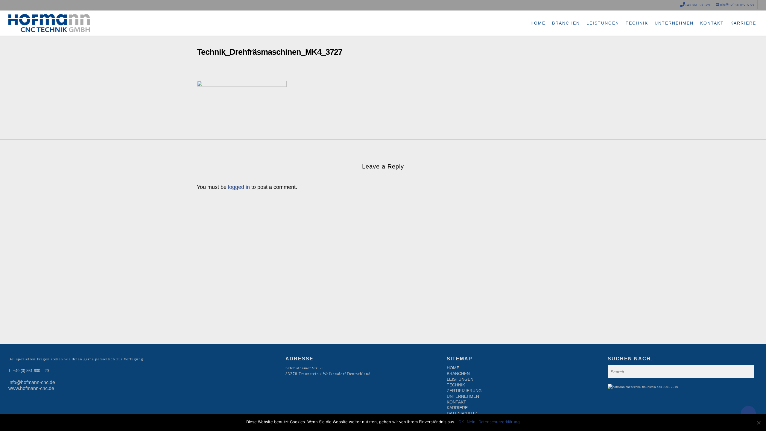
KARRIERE (457, 407)
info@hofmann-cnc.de (31, 382)
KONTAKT (456, 402)
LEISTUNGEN (460, 379)
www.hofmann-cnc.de (31, 388)
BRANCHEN (458, 373)
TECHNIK (456, 385)
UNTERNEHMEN (463, 396)
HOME (453, 367)
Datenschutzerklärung (499, 421)
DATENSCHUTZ (462, 413)
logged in (239, 187)
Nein (471, 421)
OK (461, 421)
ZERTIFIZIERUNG (464, 390)
